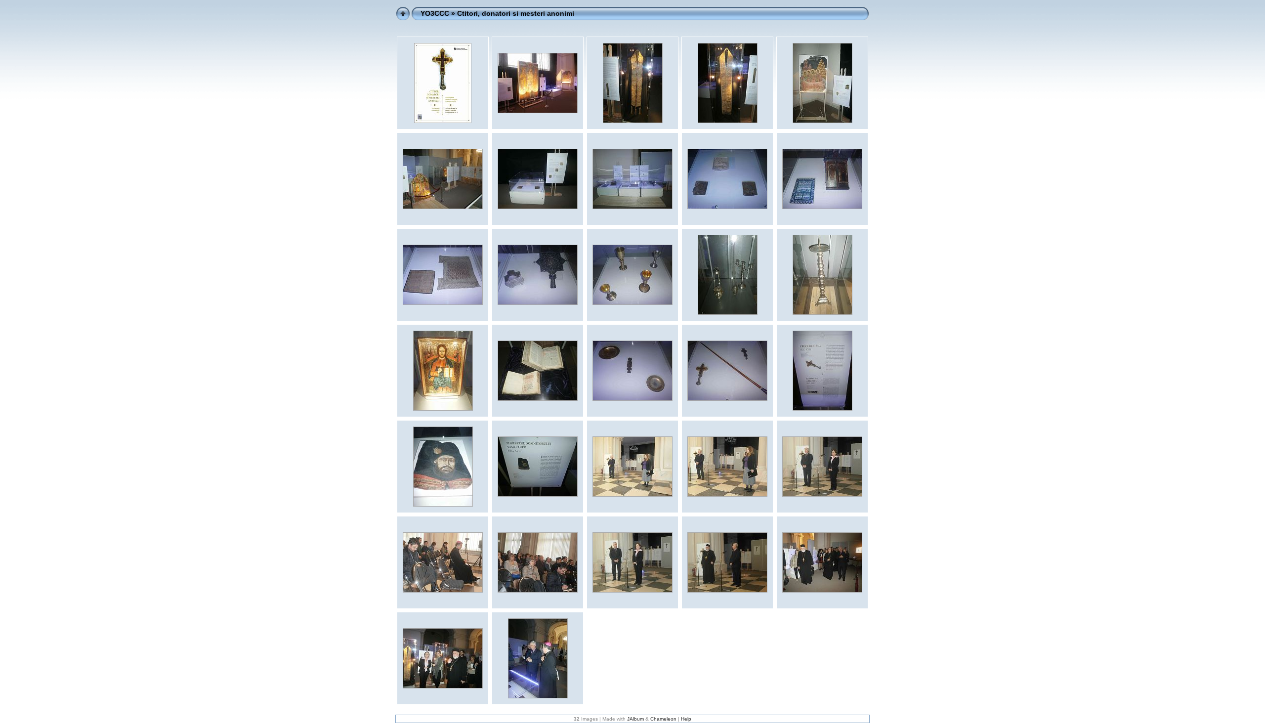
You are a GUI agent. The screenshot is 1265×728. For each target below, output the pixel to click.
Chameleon (663, 719)
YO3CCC (435, 13)
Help (686, 719)
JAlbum (635, 719)
